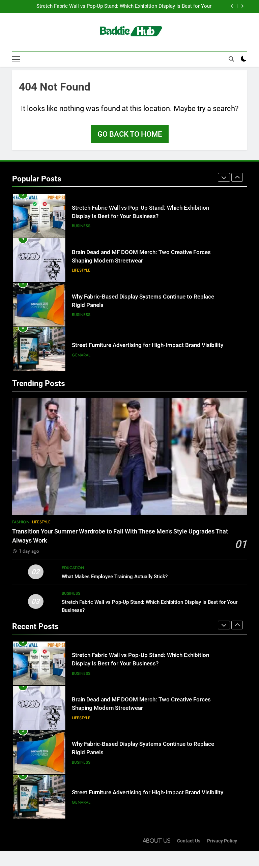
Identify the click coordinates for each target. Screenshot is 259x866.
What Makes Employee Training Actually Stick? (115, 577)
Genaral (81, 355)
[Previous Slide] (232, 6)
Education (73, 568)
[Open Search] (231, 59)
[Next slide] (242, 6)
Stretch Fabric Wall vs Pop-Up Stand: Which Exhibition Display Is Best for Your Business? (123, 6)
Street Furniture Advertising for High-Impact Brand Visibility (147, 345)
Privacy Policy (222, 841)
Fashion (20, 522)
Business (81, 226)
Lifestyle (81, 270)
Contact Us (188, 841)
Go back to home (129, 134)
